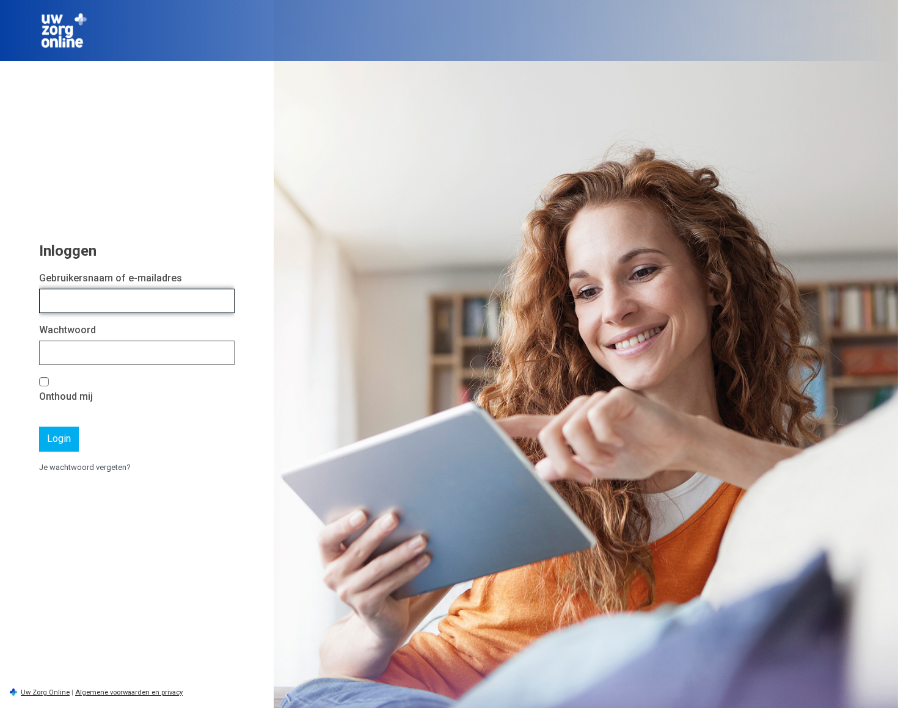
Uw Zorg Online (45, 692)
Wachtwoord (67, 330)
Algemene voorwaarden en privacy (129, 692)
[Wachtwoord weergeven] (222, 353)
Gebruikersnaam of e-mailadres (110, 278)
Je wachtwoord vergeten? (85, 467)
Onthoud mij (66, 396)
